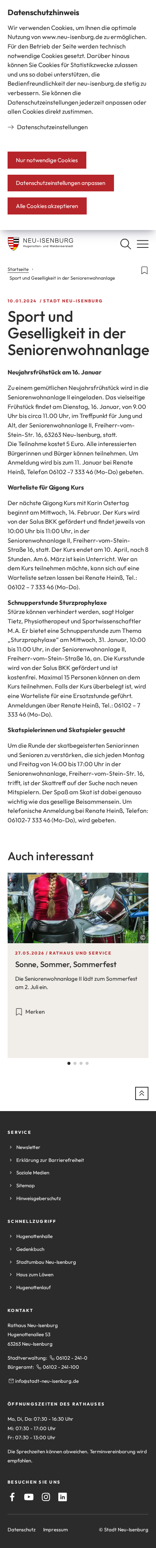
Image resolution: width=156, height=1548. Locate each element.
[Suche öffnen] (125, 244)
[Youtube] (29, 1497)
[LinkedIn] (62, 1497)
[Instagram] (46, 1497)
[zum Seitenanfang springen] (141, 1093)
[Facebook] (12, 1497)
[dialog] (78, 115)
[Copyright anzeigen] (143, 937)
